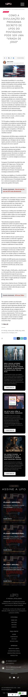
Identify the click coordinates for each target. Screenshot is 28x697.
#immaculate (11, 330)
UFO (16, 332)
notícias (6, 11)
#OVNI (16, 330)
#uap (20, 330)
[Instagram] (10, 677)
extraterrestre (5, 332)
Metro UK (5, 324)
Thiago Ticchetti (10, 61)
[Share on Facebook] (7, 58)
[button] (22, 4)
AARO (23, 330)
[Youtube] (14, 677)
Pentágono (12, 332)
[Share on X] (9, 58)
